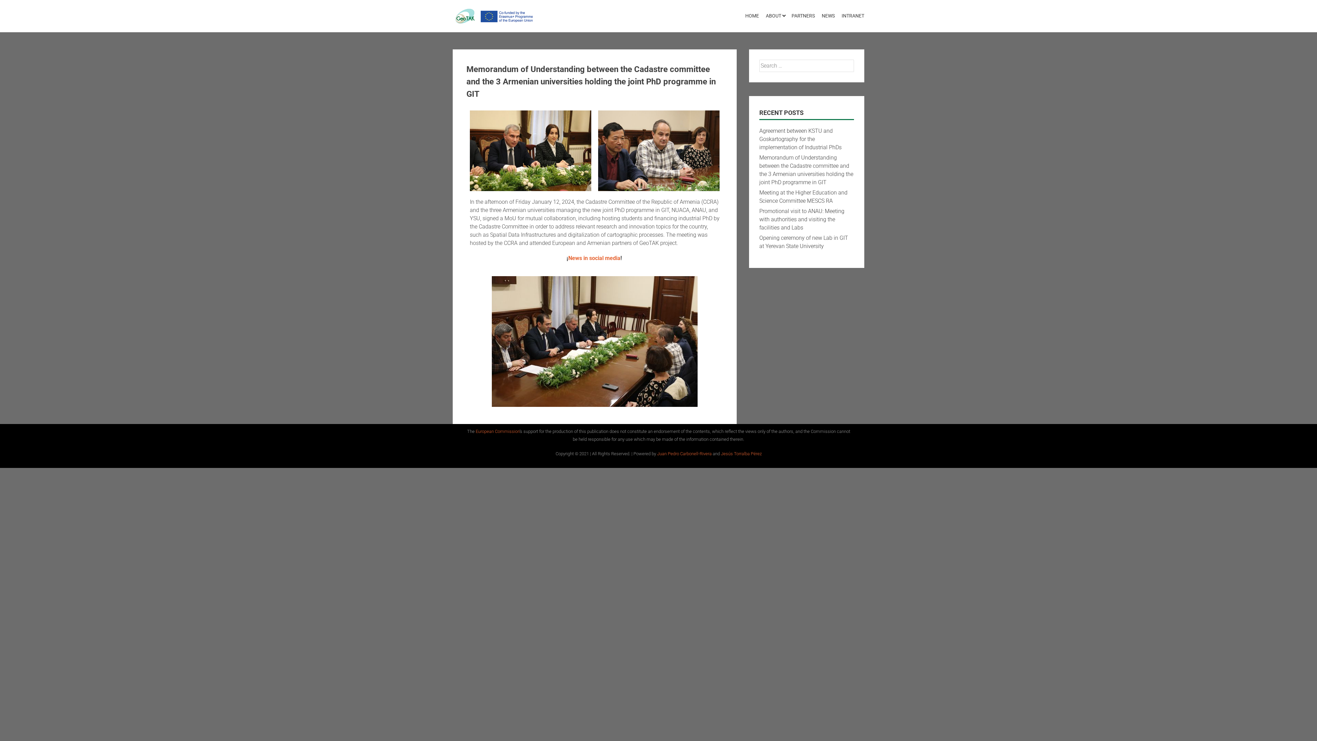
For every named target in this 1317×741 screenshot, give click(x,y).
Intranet (853, 16)
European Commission (498, 431)
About (773, 16)
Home (752, 16)
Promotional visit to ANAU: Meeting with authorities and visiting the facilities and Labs (801, 219)
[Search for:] (806, 65)
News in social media (594, 258)
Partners (803, 16)
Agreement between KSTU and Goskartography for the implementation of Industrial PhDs (800, 139)
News (828, 16)
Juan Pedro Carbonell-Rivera (685, 453)
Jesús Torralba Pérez (741, 453)
